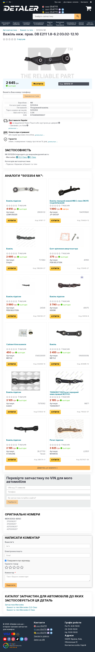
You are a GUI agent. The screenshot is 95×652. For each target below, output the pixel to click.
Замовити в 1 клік (32, 96)
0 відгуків (21, 39)
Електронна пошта (13, 551)
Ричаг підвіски (56, 440)
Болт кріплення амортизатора (64, 249)
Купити (39, 84)
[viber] (9, 639)
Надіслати (10, 585)
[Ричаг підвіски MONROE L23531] (69, 429)
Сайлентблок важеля (16, 344)
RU (10, 2)
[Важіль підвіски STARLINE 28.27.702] (26, 429)
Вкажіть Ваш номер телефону (16, 92)
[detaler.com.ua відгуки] (12, 645)
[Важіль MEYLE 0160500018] (69, 333)
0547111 (51, 6)
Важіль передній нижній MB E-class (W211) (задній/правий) (69, 202)
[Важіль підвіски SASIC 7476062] (25, 381)
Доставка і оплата (70, 2)
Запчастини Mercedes (14, 605)
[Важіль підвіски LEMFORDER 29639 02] (25, 189)
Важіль (9, 249)
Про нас (58, 2)
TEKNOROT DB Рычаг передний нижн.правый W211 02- (64, 393)
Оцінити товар (11, 564)
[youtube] (5, 639)
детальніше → (13, 128)
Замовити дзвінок (41, 636)
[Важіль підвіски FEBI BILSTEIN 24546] (25, 285)
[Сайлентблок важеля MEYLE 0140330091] (25, 333)
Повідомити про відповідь (18, 561)
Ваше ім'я (9, 542)
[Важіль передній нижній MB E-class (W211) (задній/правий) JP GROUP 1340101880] (69, 189)
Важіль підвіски (13, 201)
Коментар (10, 573)
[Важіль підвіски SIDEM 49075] (69, 285)
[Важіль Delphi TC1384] (25, 237)
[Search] (77, 16)
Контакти (84, 2)
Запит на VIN (39, 640)
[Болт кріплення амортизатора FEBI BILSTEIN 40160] (69, 237)
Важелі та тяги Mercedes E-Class (21, 610)
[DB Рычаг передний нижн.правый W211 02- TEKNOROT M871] (69, 381)
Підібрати (12, 502)
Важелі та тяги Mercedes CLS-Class (22, 607)
